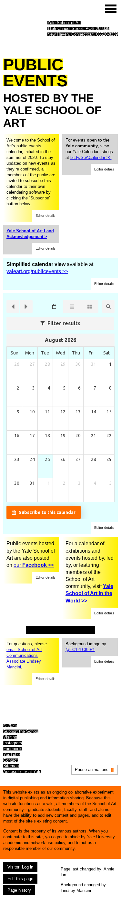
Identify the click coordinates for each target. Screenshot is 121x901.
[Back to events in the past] (12, 306)
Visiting (10, 737)
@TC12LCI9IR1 (80, 649)
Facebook (12, 748)
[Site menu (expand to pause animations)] (111, 8)
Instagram (12, 742)
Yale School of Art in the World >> (89, 593)
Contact (10, 760)
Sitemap (11, 765)
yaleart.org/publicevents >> (37, 271)
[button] (45, 216)
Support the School (21, 731)
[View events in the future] (26, 306)
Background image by (86, 646)
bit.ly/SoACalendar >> (91, 157)
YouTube (11, 754)
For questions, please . (26, 655)
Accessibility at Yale (22, 771)
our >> (34, 565)
